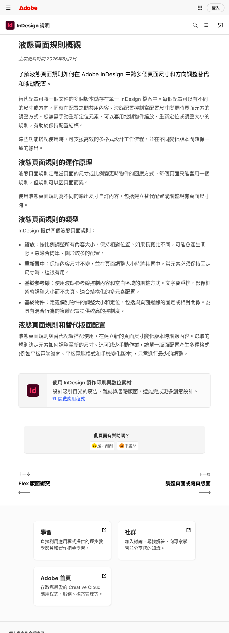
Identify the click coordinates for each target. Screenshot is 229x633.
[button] (199, 7)
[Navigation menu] (8, 7)
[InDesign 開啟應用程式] (220, 25)
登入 (216, 8)
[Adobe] (28, 7)
